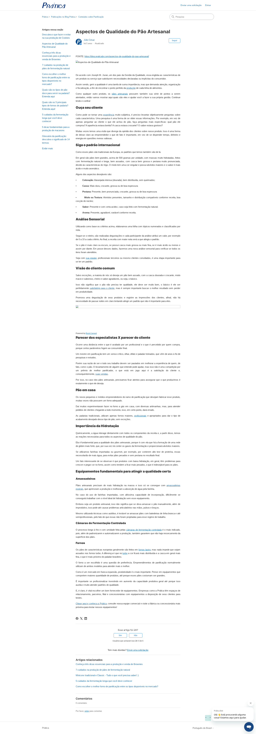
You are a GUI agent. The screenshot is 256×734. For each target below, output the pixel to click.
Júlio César (89, 40)
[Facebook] (77, 618)
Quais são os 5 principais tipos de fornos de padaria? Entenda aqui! (55, 105)
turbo (125, 553)
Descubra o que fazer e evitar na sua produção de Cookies (56, 36)
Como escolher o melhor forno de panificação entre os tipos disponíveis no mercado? (56, 79)
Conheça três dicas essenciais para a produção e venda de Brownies (56, 56)
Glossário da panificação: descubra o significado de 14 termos (56, 139)
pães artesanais (120, 94)
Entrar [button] (208, 5)
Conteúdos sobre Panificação (91, 17)
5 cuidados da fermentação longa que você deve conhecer (55, 118)
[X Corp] (81, 618)
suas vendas (101, 374)
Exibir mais (47, 148)
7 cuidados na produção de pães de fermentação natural (56, 67)
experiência (108, 114)
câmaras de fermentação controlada (144, 529)
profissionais (140, 415)
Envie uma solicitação (137, 650)
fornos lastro (145, 549)
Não (135, 635)
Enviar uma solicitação (191, 5)
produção (131, 88)
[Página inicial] (53, 5)
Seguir (174, 40)
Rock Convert (91, 333)
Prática (45, 17)
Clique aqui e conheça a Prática (91, 603)
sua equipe (91, 258)
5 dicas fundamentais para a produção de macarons (55, 129)
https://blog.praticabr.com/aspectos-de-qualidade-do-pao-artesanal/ (116, 56)
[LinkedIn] (85, 618)
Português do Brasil (202, 728)
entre (87, 711)
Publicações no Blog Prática (63, 17)
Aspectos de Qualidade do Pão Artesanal (55, 45)
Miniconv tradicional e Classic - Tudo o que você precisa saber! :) (107, 675)
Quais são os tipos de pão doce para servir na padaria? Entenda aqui (56, 93)
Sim (120, 635)
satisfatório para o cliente (102, 288)
